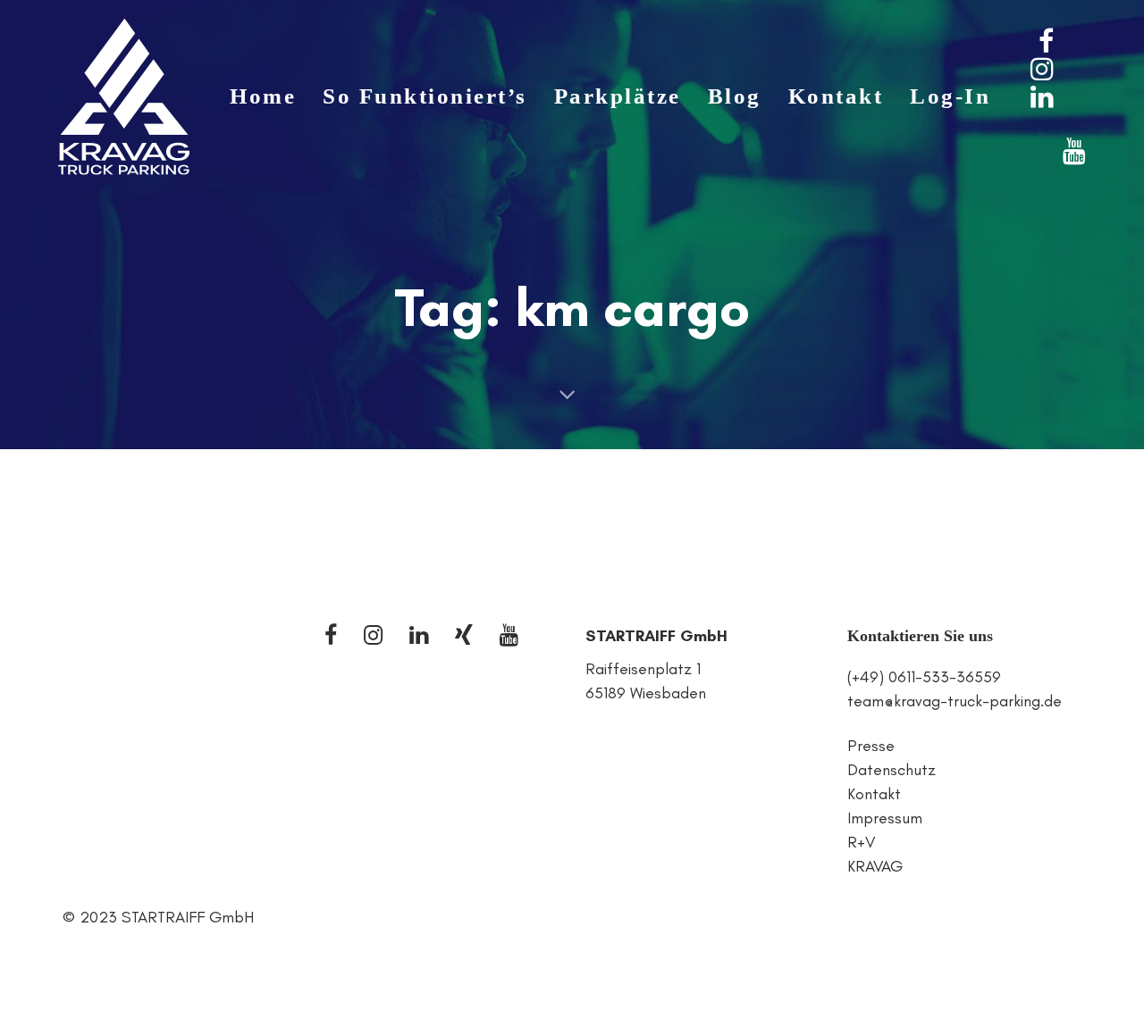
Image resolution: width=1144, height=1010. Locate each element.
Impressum (884, 818)
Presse (871, 745)
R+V (861, 842)
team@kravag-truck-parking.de (954, 701)
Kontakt (874, 794)
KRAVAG (875, 866)
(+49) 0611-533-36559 (924, 677)
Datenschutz (891, 770)
